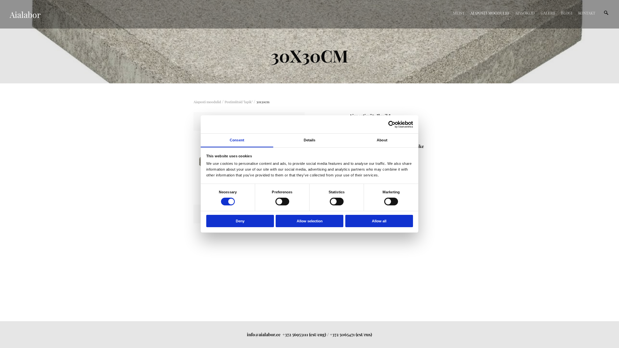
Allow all (379, 221)
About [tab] (382, 140)
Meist (458, 12)
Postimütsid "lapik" (239, 102)
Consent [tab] (237, 140)
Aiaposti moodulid (489, 12)
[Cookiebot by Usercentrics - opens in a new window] (392, 124)
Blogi (566, 12)
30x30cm (262, 102)
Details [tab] (310, 140)
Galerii (548, 12)
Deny (240, 221)
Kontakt (586, 12)
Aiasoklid (525, 12)
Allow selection (310, 221)
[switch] (282, 201)
